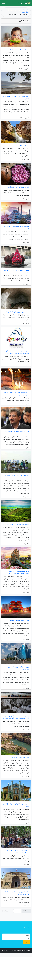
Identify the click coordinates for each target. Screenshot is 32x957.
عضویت (26, 942)
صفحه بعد (17, 911)
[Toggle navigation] (3, 3)
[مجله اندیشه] (24, 3)
